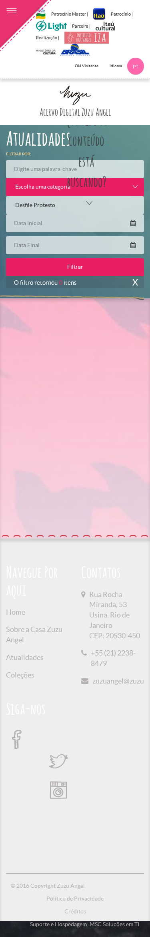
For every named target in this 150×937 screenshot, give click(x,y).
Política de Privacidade (75, 898)
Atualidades (25, 657)
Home (15, 612)
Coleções (20, 675)
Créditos (75, 911)
